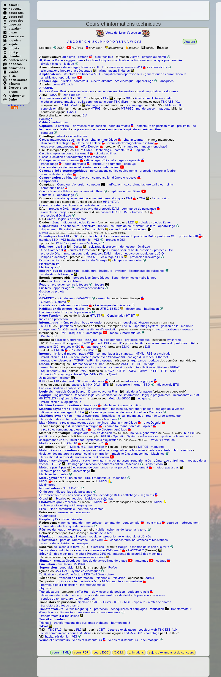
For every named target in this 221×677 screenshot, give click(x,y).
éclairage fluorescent (103, 246)
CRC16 (59, 350)
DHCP (109, 370)
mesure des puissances (73, 512)
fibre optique (103, 360)
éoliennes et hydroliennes (138, 277)
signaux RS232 (80, 343)
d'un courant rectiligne (56, 143)
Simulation (47, 564)
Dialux (78, 246)
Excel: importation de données (157, 91)
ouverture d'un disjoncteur (129, 229)
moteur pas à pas (167, 467)
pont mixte (154, 522)
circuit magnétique (130, 415)
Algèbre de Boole (51, 60)
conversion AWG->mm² (106, 550)
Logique (45, 395)
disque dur (76, 333)
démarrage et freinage (55, 412)
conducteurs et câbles (88, 191)
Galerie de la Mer (100, 533)
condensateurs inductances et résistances (139, 540)
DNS (82, 370)
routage (149, 364)
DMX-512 (61, 243)
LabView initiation (51, 388)
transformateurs (109, 612)
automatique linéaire (72, 536)
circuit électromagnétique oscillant (130, 143)
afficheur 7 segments (107, 163)
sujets (13, 44)
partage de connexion (110, 367)
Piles (42, 508)
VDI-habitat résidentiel (76, 239)
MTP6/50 (127, 108)
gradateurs (89, 270)
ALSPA (67, 98)
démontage (94, 333)
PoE (63, 333)
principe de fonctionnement (129, 467)
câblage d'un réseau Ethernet (147, 357)
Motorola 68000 (119, 398)
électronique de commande (89, 467)
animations (17, 68)
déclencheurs (70, 226)
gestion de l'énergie (94, 260)
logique (69, 63)
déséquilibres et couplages (128, 609)
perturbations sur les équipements (113, 170)
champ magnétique (104, 139)
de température (105, 595)
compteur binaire (51, 188)
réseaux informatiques (125, 333)
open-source (18, 80)
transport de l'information (76, 578)
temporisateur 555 (86, 581)
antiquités (167, 81)
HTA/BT (95, 315)
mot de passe (145, 108)
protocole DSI (115, 239)
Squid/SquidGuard (53, 370)
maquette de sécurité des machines (137, 553)
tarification (114, 184)
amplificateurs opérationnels (123, 74)
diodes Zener (162, 222)
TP (64, 343)
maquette (164, 108)
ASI (139, 67)
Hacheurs (45, 312)
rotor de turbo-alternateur (163, 415)
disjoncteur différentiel (56, 229)
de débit (64, 129)
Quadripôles (47, 515)
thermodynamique (92, 584)
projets (14, 48)
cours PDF (81, 652)
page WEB (86, 353)
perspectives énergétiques (91, 277)
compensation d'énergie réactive (114, 177)
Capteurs (46, 125)
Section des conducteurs (56, 550)
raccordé (71, 502)
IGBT (117, 602)
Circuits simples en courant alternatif (64, 153)
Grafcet (66, 581)
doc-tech (15, 64)
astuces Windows (82, 91)
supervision (49, 108)
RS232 (92, 350)
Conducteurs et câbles (54, 191)
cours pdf (16, 16)
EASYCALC (136, 550)
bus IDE (45, 326)
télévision (119, 578)
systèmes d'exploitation (102, 329)
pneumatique (150, 640)
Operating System (146, 326)
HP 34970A (110, 201)
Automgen (93, 105)
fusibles (66, 81)
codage (153, 360)
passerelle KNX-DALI (115, 212)
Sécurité (45, 553)
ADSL (125, 364)
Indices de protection (53, 319)
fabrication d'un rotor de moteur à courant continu (75, 457)
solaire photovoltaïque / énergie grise (65, 505)
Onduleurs (46, 491)
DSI (147, 346)
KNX (75, 236)
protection (101, 609)
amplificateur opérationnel (58, 77)
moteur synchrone (87, 415)
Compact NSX (94, 229)
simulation (16, 36)
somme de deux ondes (56, 174)
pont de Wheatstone (74, 540)
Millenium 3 (173, 105)
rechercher (16, 95)
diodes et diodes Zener (79, 222)
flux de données (111, 339)
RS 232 (76, 350)
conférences (18, 60)
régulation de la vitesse (129, 450)
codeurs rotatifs (119, 125)
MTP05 (96, 108)
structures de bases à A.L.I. (82, 74)
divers (13, 91)
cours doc (16, 20)
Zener (56, 222)
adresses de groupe (139, 381)
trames (137, 212)
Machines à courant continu (122, 405)
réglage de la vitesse (170, 408)
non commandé (71, 522)
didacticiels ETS (168, 384)
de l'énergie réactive (64, 177)
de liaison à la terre (67, 546)
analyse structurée (78, 388)
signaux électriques (67, 560)
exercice (185, 450)
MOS (96, 602)
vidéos (14, 72)
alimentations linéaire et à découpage (66, 70)
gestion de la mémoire (177, 326)
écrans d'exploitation (149, 98)
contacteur (81, 81)
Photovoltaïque (50, 502)
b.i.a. (12, 75)
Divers (43, 232)
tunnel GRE (48, 374)
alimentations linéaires (114, 70)
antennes (141, 560)
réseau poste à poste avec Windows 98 (98, 357)
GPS (42, 295)
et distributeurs (54, 640)
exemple (104, 298)
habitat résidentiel (57, 636)
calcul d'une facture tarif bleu (144, 184)
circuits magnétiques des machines (84, 422)
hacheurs (105, 270)
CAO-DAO (62, 571)
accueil (14, 4)
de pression (81, 129)
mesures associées (92, 557)
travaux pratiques (166, 329)
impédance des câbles (125, 191)
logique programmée (167, 60)
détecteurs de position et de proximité (163, 125)
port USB (102, 343)
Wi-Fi (102, 374)
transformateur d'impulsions (60, 615)
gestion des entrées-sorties (115, 91)
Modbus (45, 443)
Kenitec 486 (49, 336)
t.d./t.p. (14, 52)
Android (149, 578)
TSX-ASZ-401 (170, 101)
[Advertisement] (123, 10)
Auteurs (189, 41)
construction (154, 464)
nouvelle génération (135, 322)
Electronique (47, 267)
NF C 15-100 (71, 488)
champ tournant (134, 139)
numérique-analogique (107, 198)
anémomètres (151, 129)
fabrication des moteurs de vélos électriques (70, 419)
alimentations (158, 67)
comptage (136, 105)
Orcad (51, 219)
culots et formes (81, 250)
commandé (112, 522)
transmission (160, 198)
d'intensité (66, 612)
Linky (170, 184)
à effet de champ (159, 602)
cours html (16, 12)
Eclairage (46, 246)
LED (131, 222)
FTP (164, 370)
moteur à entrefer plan (163, 450)
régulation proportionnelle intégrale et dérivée (120, 536)
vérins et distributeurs (88, 640)
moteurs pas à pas (53, 471)
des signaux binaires (59, 160)
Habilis (79, 308)
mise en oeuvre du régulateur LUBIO (138, 253)
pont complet (131, 522)
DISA (53, 94)
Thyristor (45, 588)
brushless (108, 415)
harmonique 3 (120, 622)
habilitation (151, 308)
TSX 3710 (81, 98)
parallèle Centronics (68, 339)
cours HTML (60, 652)
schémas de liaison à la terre (127, 529)
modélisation (101, 450)
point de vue (65, 298)
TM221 (71, 112)
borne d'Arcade (62, 84)
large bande (138, 360)
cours (56, 343)
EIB (56, 381)
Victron (134, 56)
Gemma (60, 301)
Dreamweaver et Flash (103, 391)
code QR (130, 163)
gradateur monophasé (73, 305)
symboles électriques (85, 571)
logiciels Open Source (70, 391)
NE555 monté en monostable (122, 581)
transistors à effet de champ (60, 605)
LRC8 (100, 443)
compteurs (122, 150)
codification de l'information (132, 60)
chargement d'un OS (53, 329)
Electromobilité (49, 263)
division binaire (50, 63)
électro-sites (18, 87)
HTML (140, 353)
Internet (45, 353)
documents (133, 308)
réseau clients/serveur (56, 360)
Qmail (113, 374)
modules (76, 498)
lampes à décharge (54, 257)
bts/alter (15, 28)
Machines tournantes (54, 474)
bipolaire (83, 602)
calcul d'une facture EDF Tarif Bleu (80, 574)
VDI (96, 239)
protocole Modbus (137, 339)
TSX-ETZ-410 (69, 105)
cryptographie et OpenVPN (78, 374)
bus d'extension (92, 322)
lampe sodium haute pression (131, 250)
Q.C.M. (119, 652)
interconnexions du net (88, 364)
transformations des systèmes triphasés (81, 622)
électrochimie (104, 56)
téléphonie (103, 578)
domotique (127, 246)
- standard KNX (95, 346)
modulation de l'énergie (57, 274)
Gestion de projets (51, 291)
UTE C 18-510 (109, 308)
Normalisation (49, 488)
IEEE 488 (91, 339)
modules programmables (58, 101)
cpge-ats (15, 24)
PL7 (106, 98)
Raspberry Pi (48, 519)
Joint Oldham (48, 377)
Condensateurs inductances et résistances (68, 167)
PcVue (112, 567)
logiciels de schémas (72, 219)
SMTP (121, 370)
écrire (13, 99)
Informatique (48, 322)
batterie (83, 56)
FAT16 (126, 326)
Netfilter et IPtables (154, 367)
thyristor (120, 270)
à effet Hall (62, 125)
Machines (155, 412)
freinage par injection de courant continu (118, 412)
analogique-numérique (72, 198)
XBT (129, 98)
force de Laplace (89, 143)
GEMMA (45, 301)
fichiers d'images (65, 353)
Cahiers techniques (53, 122)
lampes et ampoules (128, 260)
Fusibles (45, 288)
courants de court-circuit (95, 205)
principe (85, 450)
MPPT (43, 481)
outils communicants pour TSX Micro (103, 101)
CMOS (88, 150)
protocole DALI (59, 208)
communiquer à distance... (115, 353)
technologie (104, 150)
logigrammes (74, 60)
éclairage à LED (112, 257)
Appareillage (48, 81)
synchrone (174, 339)
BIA (84, 115)
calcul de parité (94, 381)
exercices (74, 529)
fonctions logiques (98, 60)
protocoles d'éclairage (55, 215)
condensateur (109, 167)
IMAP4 (143, 370)
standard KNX (48, 239)
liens (115, 277)
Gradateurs (47, 305)
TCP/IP (79, 360)
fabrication (157, 609)
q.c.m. (13, 32)
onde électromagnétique (57, 146)
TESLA (79, 412)
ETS (106, 384)
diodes (145, 222)
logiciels (15, 40)
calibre (150, 226)
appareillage (144, 81)
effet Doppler (90, 146)
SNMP (174, 370)
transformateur (86, 612)
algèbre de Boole (70, 398)
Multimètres (47, 484)
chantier (15, 56)
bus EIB (63, 236)
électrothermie (77, 136)
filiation (103, 226)
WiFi (90, 360)
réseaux (187, 329)
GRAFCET (83, 298)
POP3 (132, 370)
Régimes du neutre (52, 529)
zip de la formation (139, 391)
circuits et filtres (106, 153)
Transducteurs (49, 591)
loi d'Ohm (97, 540)
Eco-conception (49, 260)
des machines (63, 553)
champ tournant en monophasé (145, 146)
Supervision (48, 567)
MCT (127, 602)
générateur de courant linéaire (165, 74)
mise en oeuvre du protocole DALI (95, 208)
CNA (129, 198)
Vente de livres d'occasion (123, 32)
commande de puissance (139, 208)
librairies (60, 498)
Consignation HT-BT (121, 315)
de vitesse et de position (89, 125)
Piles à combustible (62, 508)
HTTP (154, 370)
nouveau (15, 8)
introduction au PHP (54, 357)
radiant (60, 136)
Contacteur (46, 194)
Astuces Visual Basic (53, 91)
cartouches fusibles (90, 288)
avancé (88, 367)
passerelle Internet (128, 384)
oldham (65, 377)
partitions (66, 326)
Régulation (47, 536)
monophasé (93, 522)
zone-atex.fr (71, 94)
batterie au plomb (154, 56)
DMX (125, 346)
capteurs (47, 132)
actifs (53, 281)
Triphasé (45, 622)
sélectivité (88, 226)
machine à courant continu (130, 453)
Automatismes (49, 98)
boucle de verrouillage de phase (105, 560)
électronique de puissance (146, 270)
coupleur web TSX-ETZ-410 (158, 629)
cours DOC (101, 652)
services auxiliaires (122, 67)
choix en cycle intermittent (90, 408)
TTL (77, 150)
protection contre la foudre (158, 170)
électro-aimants (101, 81)
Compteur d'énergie (70, 184)
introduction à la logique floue (61, 402)
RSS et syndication (159, 353)
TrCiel (43, 626)
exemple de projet (53, 212)
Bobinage (45, 119)
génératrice (89, 405)
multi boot (77, 329)
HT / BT (101, 67)
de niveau (98, 129)
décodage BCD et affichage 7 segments (113, 160)
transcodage (48, 163)
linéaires (87, 67)
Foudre (44, 284)
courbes (171, 522)
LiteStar (61, 246)
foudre (99, 284)
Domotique (47, 236)
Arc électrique (124, 81)
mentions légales (15, 105)
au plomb (68, 56)
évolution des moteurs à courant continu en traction (74, 453)
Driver (107, 602)
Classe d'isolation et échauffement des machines (72, 157)
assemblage (81, 471)
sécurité (15, 83)
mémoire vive (70, 322)
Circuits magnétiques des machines (63, 139)
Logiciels (46, 391)
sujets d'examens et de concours (172, 652)
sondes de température (124, 129)
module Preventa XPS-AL (93, 553)
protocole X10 (166, 236)
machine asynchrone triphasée (132, 408)
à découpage (70, 67)
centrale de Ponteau (91, 508)
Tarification (46, 574)
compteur (93, 184)
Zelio (169, 98)
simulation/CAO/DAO (72, 564)
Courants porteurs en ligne (57, 205)
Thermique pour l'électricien (58, 584)
